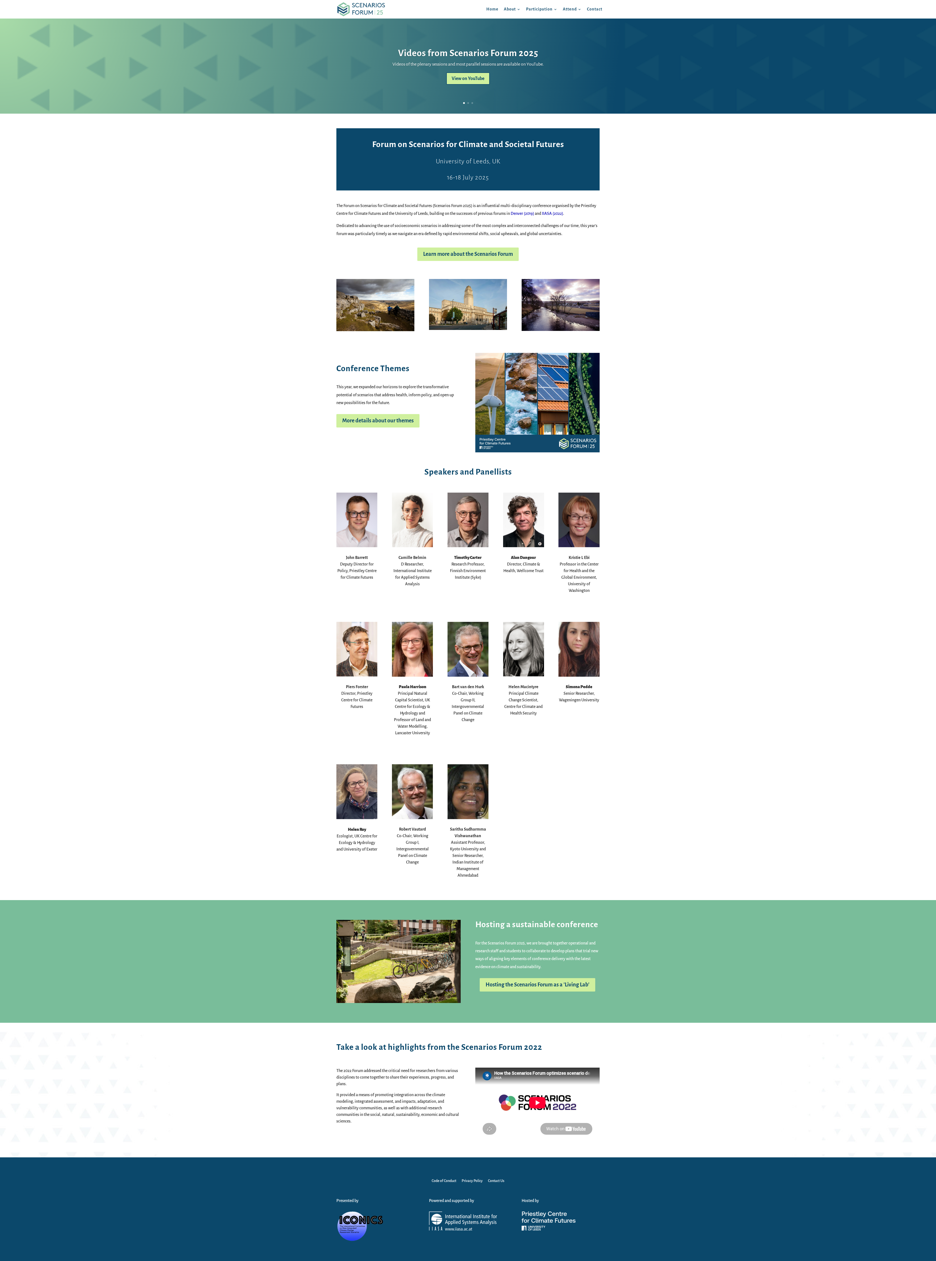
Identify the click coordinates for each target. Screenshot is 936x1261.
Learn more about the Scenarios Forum (468, 254)
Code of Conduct (444, 1181)
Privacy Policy (472, 1181)
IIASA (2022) (552, 213)
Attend (570, 9)
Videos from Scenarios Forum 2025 (468, 53)
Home (492, 9)
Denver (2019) (522, 213)
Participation (539, 9)
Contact (594, 9)
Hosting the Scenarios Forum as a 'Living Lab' (537, 985)
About (510, 9)
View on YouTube (468, 78)
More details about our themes (378, 421)
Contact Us (496, 1181)
